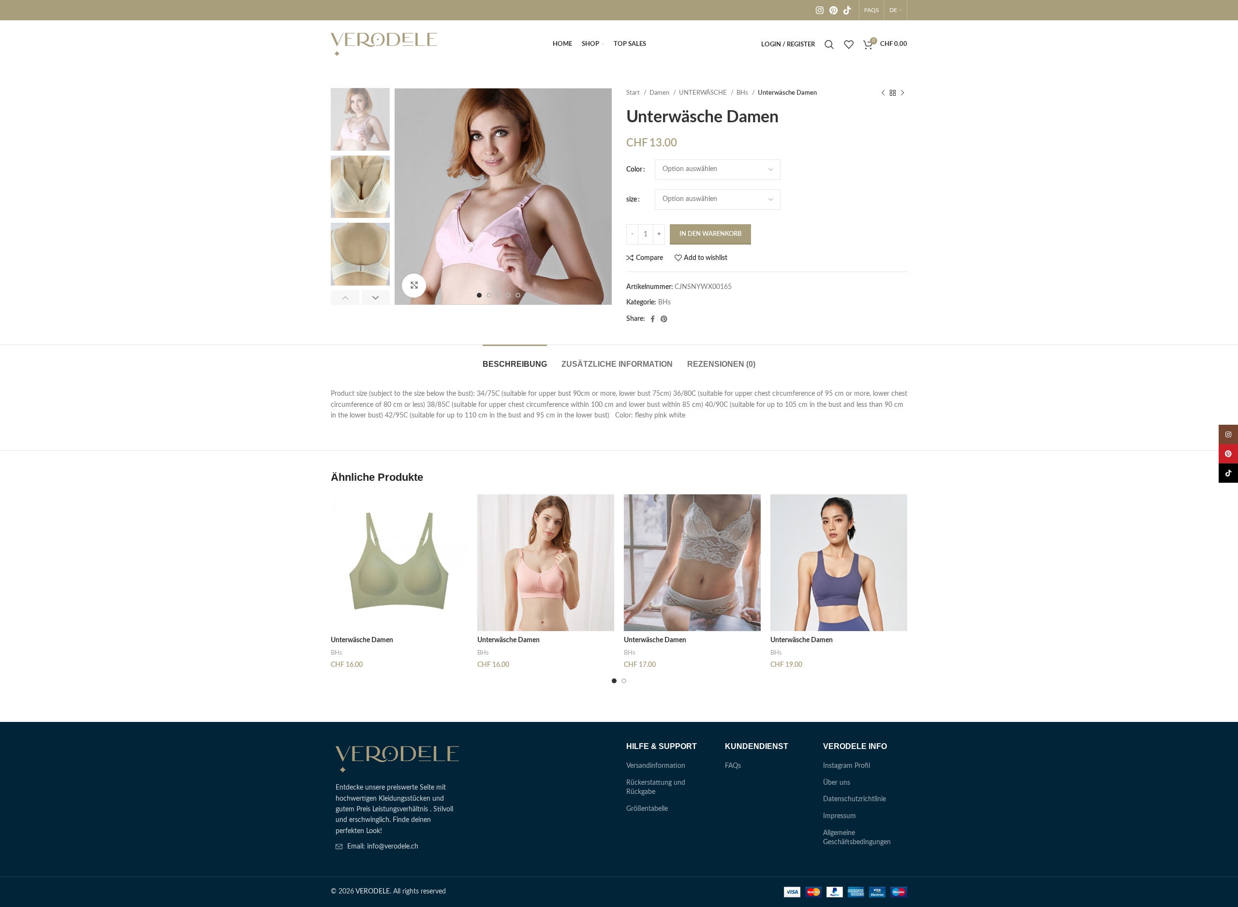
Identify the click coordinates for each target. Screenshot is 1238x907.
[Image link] (397, 759)
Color (634, 169)
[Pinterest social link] (833, 10)
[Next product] (902, 93)
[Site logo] (384, 44)
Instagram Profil (846, 766)
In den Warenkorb (710, 234)
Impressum (839, 816)
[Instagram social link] (819, 10)
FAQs (733, 766)
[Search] (829, 44)
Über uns (836, 782)
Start (633, 92)
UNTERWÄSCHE (703, 92)
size (631, 199)
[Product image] (399, 562)
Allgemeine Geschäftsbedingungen (857, 838)
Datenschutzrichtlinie (854, 799)
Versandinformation (655, 766)
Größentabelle (647, 809)
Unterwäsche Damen (362, 640)
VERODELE (372, 891)
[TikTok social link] (847, 10)
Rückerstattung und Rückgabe (655, 787)
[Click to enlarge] (414, 286)
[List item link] (397, 846)
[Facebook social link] (653, 319)
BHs (743, 92)
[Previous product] (883, 93)
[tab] (515, 359)
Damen (660, 92)
